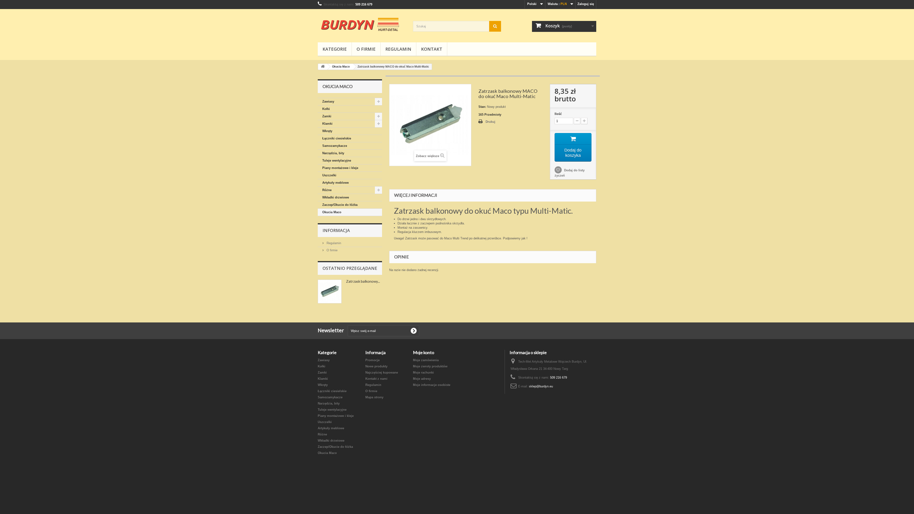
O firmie (366, 49)
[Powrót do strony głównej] (322, 67)
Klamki (327, 123)
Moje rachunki (423, 372)
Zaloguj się (585, 4)
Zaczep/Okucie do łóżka (340, 205)
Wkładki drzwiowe (335, 197)
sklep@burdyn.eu (541, 386)
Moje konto (423, 352)
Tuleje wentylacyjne (336, 160)
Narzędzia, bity (333, 153)
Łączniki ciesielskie (336, 138)
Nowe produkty (376, 366)
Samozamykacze (334, 146)
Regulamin (398, 49)
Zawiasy (328, 101)
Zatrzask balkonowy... (363, 281)
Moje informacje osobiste (431, 385)
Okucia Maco (331, 212)
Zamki (326, 116)
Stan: (482, 107)
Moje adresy (422, 379)
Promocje (372, 360)
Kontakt (431, 49)
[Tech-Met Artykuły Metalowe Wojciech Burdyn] (362, 24)
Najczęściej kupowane (381, 372)
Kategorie (335, 49)
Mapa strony (374, 397)
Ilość (558, 114)
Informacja (336, 230)
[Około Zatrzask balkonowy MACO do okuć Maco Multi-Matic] (330, 291)
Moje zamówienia (426, 360)
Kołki (326, 109)
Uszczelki (329, 175)
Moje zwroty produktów (430, 366)
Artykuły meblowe (335, 182)
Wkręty (327, 131)
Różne (327, 190)
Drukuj (490, 122)
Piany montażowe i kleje (340, 168)
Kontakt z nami (376, 379)
